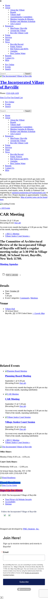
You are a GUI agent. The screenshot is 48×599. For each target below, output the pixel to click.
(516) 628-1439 (12, 93)
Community (24, 298)
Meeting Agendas (9, 264)
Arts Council (15, 24)
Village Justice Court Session (17, 236)
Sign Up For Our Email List (11, 97)
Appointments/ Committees (21, 17)
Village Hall (10, 309)
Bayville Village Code (19, 33)
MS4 (7, 60)
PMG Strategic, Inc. (31, 529)
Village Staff (15, 14)
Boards (13, 12)
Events (8, 67)
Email (5, 552)
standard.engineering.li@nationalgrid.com (29, 193)
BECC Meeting (12, 234)
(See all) (17, 223)
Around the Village (18, 30)
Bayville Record (16, 44)
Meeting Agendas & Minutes (22, 19)
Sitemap (8, 504)
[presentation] (16, 371)
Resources (9, 26)
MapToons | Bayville (18, 28)
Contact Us (9, 58)
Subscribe (24, 582)
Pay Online (9, 64)
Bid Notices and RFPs (19, 49)
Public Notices (16, 46)
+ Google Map (39, 313)
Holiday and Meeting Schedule (22, 21)
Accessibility (10, 502)
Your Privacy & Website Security (18, 499)
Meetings (34, 298)
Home (7, 5)
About (7, 8)
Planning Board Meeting (18, 376)
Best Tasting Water (17, 53)
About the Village (17, 10)
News (7, 42)
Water (7, 40)
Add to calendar (12, 275)
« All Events (5, 208)
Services (8, 37)
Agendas (13, 51)
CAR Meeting (12, 399)
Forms (7, 35)
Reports (8, 56)
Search (8, 69)
